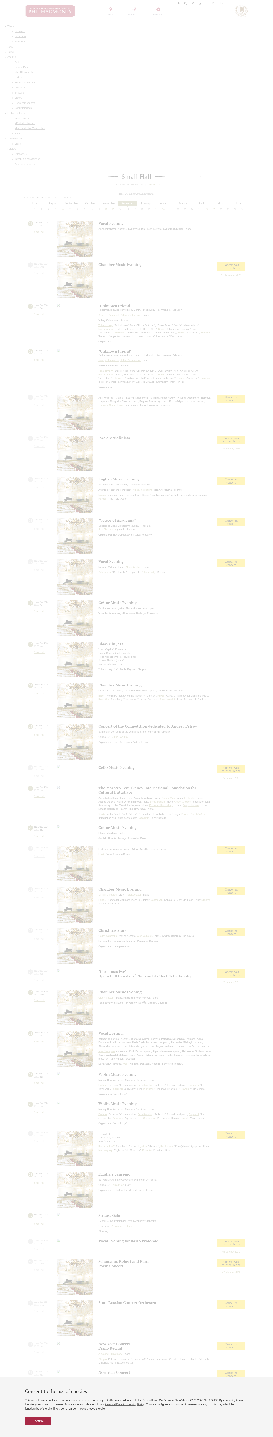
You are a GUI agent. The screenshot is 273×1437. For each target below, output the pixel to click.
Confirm (38, 1421)
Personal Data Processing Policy (124, 1404)
